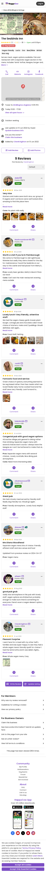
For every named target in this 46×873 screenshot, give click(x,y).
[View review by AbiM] (8, 181)
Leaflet (9, 99)
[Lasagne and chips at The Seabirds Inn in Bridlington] (31, 216)
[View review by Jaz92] (8, 366)
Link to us (23, 792)
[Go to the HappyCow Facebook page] (13, 833)
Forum (23, 774)
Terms (25, 848)
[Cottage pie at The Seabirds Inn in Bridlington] (23, 216)
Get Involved (23, 780)
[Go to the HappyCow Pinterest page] (28, 833)
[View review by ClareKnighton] (8, 627)
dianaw (18, 527)
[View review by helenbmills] (8, 424)
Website (17, 74)
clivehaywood (21, 481)
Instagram (28, 74)
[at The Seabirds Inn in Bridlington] (6, 340)
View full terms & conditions (12, 743)
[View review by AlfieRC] (8, 579)
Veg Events (23, 772)
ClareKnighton (20, 141)
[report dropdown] (41, 178)
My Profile (23, 767)
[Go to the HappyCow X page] (23, 833)
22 (6, 15)
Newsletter (23, 777)
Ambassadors (23, 769)
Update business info (14, 130)
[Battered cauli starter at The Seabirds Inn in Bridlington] (39, 216)
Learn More (37, 856)
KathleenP (19, 299)
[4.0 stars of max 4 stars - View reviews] (6, 42)
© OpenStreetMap (25, 99)
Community (23, 763)
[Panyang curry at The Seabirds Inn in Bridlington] (15, 216)
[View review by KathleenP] (8, 302)
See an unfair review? (10, 739)
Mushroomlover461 (23, 239)
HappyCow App (23, 799)
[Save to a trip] (39, 15)
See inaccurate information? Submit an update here (21, 728)
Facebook (39, 74)
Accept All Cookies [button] (23, 865)
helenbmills (19, 421)
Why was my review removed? (14, 700)
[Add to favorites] (43, 15)
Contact (23, 790)
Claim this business (13, 137)
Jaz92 (17, 363)
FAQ (23, 787)
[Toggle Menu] (2, 3)
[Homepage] (11, 3)
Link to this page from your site (14, 734)
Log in (40, 3)
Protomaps (15, 99)
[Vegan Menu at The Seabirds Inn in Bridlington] (6, 662)
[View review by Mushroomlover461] (8, 242)
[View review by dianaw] (8, 530)
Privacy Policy (34, 848)
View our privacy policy (11, 709)
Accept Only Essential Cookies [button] (23, 869)
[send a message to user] (21, 178)
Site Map (23, 795)
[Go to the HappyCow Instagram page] (33, 833)
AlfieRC (18, 576)
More (3, 65)
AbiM (17, 178)
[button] (23, 86)
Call (6, 74)
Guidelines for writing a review (13, 705)
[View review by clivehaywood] (8, 483)
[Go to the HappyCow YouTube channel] (18, 833)
